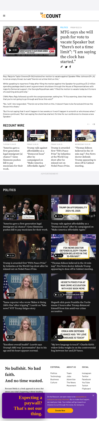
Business (54, 379)
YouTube (86, 382)
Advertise (71, 379)
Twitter (85, 376)
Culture (53, 382)
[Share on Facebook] (70, 67)
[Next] (88, 125)
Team (69, 373)
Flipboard (86, 388)
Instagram (86, 373)
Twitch (85, 385)
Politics (64, 27)
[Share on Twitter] (66, 67)
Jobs (69, 376)
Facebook (86, 379)
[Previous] (93, 125)
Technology (55, 376)
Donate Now (60, 410)
